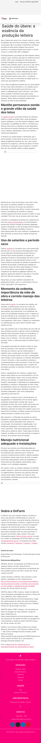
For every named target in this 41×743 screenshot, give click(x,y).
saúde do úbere (28, 647)
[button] (37, 18)
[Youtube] (28, 724)
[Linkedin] (23, 724)
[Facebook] (12, 724)
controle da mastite (16, 644)
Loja (16, 2)
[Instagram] (18, 724)
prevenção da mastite (15, 647)
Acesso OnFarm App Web (29, 2)
